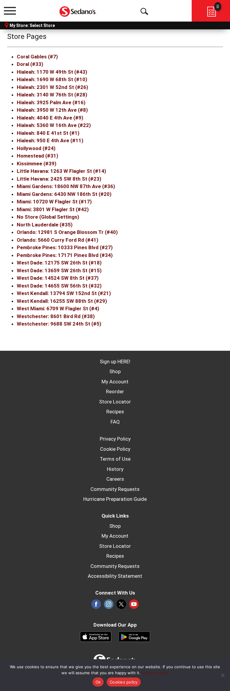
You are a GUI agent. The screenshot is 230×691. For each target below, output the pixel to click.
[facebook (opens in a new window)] (96, 606)
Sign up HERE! (115, 362)
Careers (115, 479)
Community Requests (115, 489)
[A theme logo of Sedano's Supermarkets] (78, 10)
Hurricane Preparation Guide (115, 499)
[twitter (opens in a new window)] (121, 606)
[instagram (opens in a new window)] (109, 606)
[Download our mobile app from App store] (95, 636)
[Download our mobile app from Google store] (134, 636)
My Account (115, 382)
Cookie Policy (115, 449)
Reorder (115, 391)
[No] (223, 675)
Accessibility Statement (115, 576)
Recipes (115, 412)
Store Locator (115, 402)
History (115, 469)
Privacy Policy (115, 439)
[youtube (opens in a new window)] (134, 606)
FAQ (115, 422)
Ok (98, 682)
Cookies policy (155, 672)
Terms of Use (115, 459)
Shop (115, 371)
